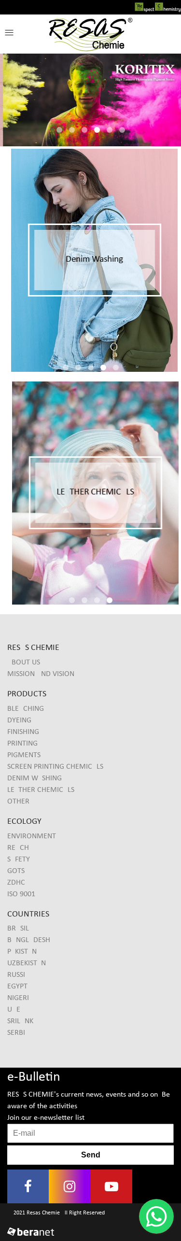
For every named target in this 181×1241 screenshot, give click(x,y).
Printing (22, 743)
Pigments (24, 755)
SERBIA (18, 1033)
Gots (16, 871)
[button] (9, 32)
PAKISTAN (22, 952)
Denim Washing (34, 778)
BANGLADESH (28, 940)
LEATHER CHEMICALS (40, 790)
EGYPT (17, 986)
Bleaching (25, 709)
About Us (23, 662)
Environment (31, 836)
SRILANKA (22, 1021)
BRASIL (18, 928)
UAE (13, 1010)
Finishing (23, 732)
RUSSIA (18, 975)
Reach (18, 848)
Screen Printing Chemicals (55, 767)
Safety (18, 859)
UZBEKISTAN (26, 963)
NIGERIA (20, 998)
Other (18, 801)
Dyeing (19, 720)
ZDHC (16, 883)
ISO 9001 (21, 894)
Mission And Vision (40, 674)
